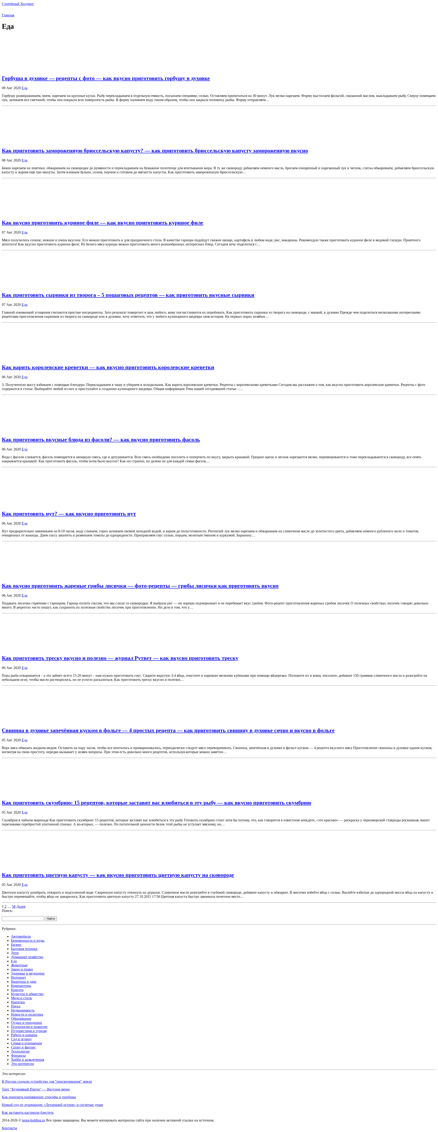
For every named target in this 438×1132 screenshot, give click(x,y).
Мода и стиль (21, 998)
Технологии (20, 1051)
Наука (15, 1006)
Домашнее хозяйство (27, 957)
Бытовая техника (24, 949)
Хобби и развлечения (27, 1060)
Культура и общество (27, 994)
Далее (21, 906)
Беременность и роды (27, 940)
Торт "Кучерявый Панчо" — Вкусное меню (36, 1089)
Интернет (18, 977)
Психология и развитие (29, 1027)
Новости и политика (27, 1014)
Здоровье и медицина (27, 973)
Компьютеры (21, 986)
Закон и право (22, 969)
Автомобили (21, 936)
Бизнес (16, 945)
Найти (51, 918)
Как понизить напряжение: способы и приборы (39, 1097)
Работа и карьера (24, 1035)
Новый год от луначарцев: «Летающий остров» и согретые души (52, 1105)
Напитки (18, 1002)
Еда (24, 88)
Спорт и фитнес (23, 1047)
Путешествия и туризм (29, 1031)
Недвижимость (22, 1010)
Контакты (9, 1128)
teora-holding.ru (33, 1120)
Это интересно (22, 1064)
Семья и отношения (26, 1043)
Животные (19, 965)
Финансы (18, 1055)
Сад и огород (21, 1039)
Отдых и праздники (26, 1023)
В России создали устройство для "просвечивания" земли (47, 1081)
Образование (21, 1018)
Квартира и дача (23, 982)
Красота (17, 990)
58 (14, 906)
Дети (15, 953)
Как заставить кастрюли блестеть (28, 1112)
